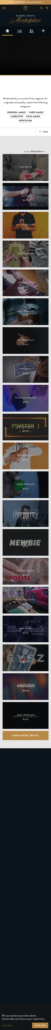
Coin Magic (33, 116)
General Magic (16, 112)
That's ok (40, 1025)
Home (25, 8)
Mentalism (25, 120)
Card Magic (36, 112)
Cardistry (16, 116)
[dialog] (25, 1017)
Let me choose (7, 1025)
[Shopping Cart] (47, 8)
